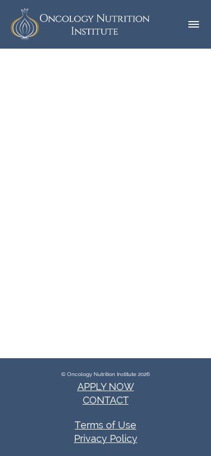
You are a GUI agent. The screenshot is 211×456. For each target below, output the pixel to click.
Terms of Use (105, 425)
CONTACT (106, 400)
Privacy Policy (105, 438)
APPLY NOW (105, 386)
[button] (193, 24)
